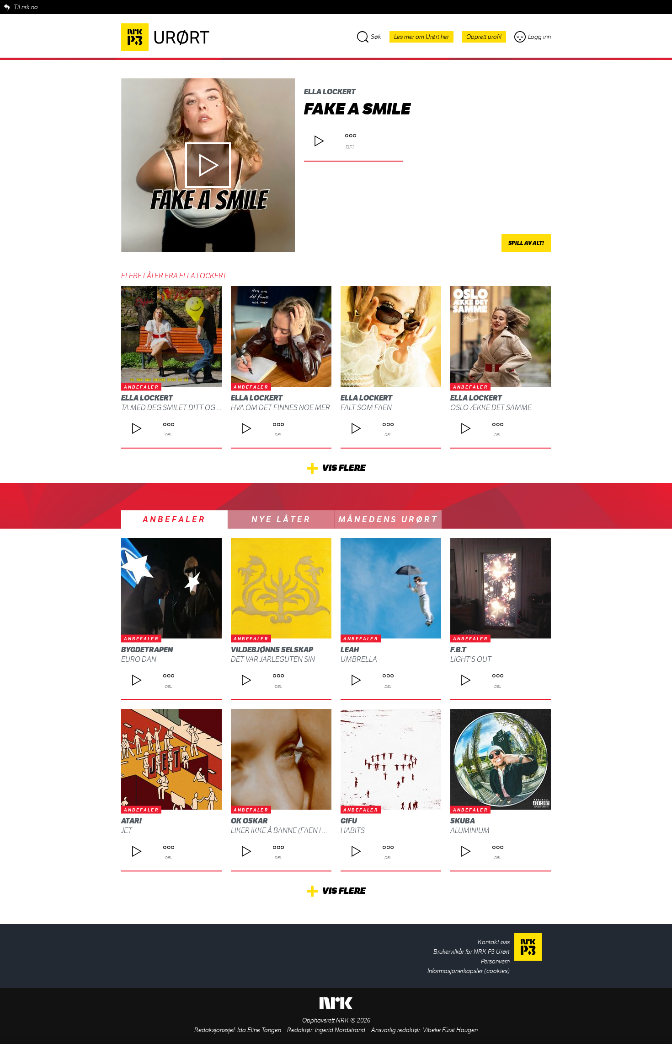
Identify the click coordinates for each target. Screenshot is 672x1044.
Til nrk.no (26, 7)
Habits (353, 830)
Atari (131, 821)
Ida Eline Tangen (259, 1030)
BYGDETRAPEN (147, 649)
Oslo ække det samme (491, 407)
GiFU (349, 821)
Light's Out (470, 659)
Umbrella (359, 659)
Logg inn (539, 37)
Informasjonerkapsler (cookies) (468, 971)
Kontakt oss (494, 942)
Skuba (462, 821)
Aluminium (470, 830)
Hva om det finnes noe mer (280, 407)
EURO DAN (138, 659)
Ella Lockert (330, 91)
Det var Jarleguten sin (273, 659)
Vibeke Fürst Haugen (450, 1030)
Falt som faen (366, 407)
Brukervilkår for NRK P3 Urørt (471, 952)
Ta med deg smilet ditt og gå (173, 407)
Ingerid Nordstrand (340, 1030)
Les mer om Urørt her (421, 37)
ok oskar (249, 821)
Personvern (495, 961)
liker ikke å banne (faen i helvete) (292, 830)
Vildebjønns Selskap (272, 649)
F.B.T (458, 649)
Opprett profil (483, 37)
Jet (126, 830)
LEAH (350, 649)
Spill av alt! (526, 243)
